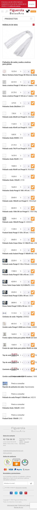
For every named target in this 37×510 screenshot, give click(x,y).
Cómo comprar (7, 453)
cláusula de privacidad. (21, 487)
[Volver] (34, 25)
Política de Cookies (24, 505)
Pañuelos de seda (10, 25)
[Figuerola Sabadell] (17, 11)
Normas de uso (18, 507)
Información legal (12, 505)
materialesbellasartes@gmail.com (13, 450)
